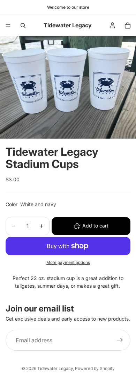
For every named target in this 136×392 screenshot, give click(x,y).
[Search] (23, 25)
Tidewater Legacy (55, 368)
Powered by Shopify (95, 368)
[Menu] (8, 26)
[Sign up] (120, 340)
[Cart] (127, 25)
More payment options (68, 262)
